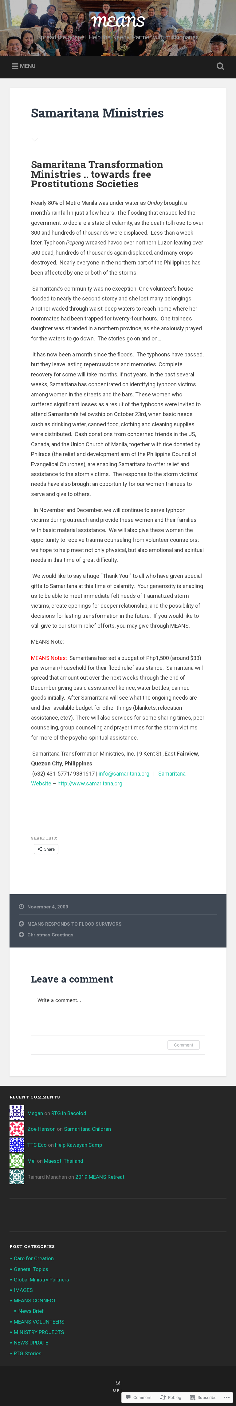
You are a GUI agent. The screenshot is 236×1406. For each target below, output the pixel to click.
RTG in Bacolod (68, 1113)
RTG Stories (27, 1353)
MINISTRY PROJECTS (39, 1332)
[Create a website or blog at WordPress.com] (118, 1383)
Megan (35, 1113)
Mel (31, 1161)
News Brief (31, 1311)
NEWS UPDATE (31, 1343)
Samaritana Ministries (97, 113)
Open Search (219, 66)
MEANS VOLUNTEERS (39, 1322)
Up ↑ (118, 1390)
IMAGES (23, 1290)
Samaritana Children (87, 1129)
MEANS (118, 21)
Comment (183, 1044)
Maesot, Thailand (63, 1161)
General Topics (31, 1269)
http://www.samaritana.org (89, 783)
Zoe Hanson (41, 1129)
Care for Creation (34, 1258)
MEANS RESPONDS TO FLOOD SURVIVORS (74, 924)
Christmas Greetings (50, 935)
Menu (28, 66)
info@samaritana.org (124, 773)
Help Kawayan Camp (78, 1145)
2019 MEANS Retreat (99, 1177)
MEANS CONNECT (35, 1300)
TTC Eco (37, 1145)
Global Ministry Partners (41, 1280)
